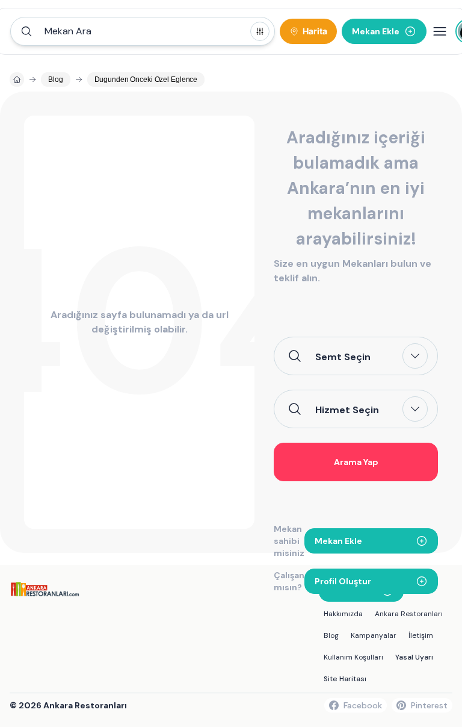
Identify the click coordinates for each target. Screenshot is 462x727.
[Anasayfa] (17, 79)
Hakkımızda (343, 614)
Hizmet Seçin (347, 410)
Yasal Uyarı (414, 657)
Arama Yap (356, 462)
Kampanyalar (373, 635)
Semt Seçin (343, 357)
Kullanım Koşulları (353, 657)
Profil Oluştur (343, 581)
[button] (142, 31)
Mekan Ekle (338, 540)
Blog (331, 635)
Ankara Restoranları (409, 614)
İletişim (420, 635)
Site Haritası (345, 679)
